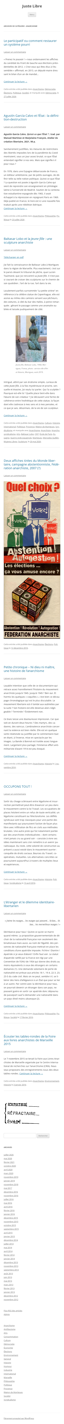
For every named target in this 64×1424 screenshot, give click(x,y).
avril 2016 (8, 1206)
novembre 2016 (11, 1195)
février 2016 (9, 1210)
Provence (30, 426)
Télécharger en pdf (14, 257)
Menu (32, 14)
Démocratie (50, 89)
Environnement (52, 1081)
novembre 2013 (11, 1266)
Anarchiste (46, 430)
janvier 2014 (9, 1258)
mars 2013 (8, 1284)
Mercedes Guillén (51, 437)
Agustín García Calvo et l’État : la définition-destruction (31, 117)
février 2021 (9, 1162)
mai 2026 (8, 1158)
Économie (8, 1347)
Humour (8, 1366)
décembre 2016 (11, 1191)
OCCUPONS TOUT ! (18, 786)
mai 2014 (8, 1247)
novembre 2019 (11, 1177)
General (7, 1359)
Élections (8, 92)
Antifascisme (9, 1329)
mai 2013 (8, 1281)
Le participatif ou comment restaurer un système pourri (30, 43)
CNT (37, 434)
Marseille (8, 1377)
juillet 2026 (9, 1154)
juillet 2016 (9, 1199)
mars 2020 (8, 1173)
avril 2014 (8, 1251)
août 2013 (8, 1273)
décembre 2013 (11, 1262)
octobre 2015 (10, 1225)
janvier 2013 (9, 1292)
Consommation (11, 1336)
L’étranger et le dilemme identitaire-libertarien (29, 904)
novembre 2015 (11, 1221)
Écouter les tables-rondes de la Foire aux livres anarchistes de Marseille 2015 (30, 1040)
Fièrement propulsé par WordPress (19, 1418)
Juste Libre (32, 6)
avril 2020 (8, 1169)
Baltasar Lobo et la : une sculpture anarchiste (28, 240)
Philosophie (50, 215)
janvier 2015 (9, 1236)
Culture (48, 423)
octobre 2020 (10, 1166)
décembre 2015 (11, 1217)
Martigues (37, 437)
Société (25, 92)
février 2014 (9, 1255)
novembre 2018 (11, 1184)
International (10, 426)
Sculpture (22, 441)
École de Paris (46, 434)
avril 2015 (8, 1232)
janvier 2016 (9, 1214)
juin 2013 (8, 1277)
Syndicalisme (15, 883)
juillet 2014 (9, 1243)
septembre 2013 (11, 1269)
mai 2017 (8, 1188)
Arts (18, 434)
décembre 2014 (11, 1240)
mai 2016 (8, 1203)
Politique (17, 92)
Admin (7, 1314)
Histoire (56, 423)
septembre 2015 (11, 1229)
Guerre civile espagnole (21, 437)
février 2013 (9, 1288)
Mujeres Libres (10, 441)
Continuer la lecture (15, 81)
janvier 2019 (9, 1180)
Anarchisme (38, 89)
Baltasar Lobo (27, 434)
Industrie (8, 1370)
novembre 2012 (11, 1299)
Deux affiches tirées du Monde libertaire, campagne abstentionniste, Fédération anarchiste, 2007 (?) (31, 464)
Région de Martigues (45, 426)
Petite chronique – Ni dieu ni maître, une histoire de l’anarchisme (29, 669)
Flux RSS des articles (13, 1310)
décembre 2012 (11, 1295)
